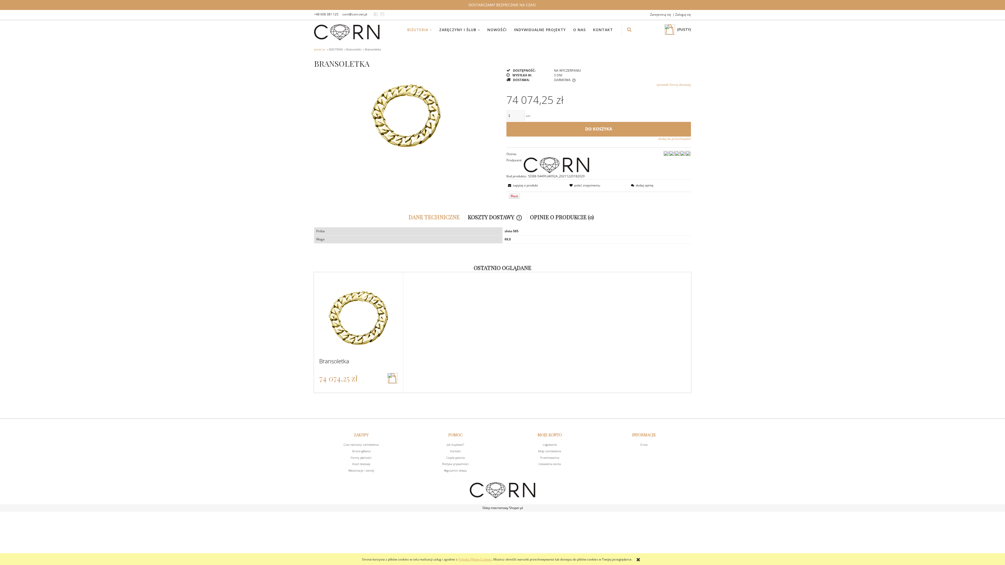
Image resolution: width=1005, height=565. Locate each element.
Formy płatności (361, 458)
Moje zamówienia (549, 451)
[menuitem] (422, 30)
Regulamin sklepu (455, 470)
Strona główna (361, 451)
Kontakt (455, 451)
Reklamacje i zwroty (361, 470)
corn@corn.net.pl (354, 14)
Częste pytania (455, 458)
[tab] (435, 217)
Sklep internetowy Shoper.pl (502, 508)
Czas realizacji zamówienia (361, 445)
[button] (522, 185)
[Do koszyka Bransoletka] (392, 378)
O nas (643, 445)
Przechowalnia (549, 458)
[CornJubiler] (376, 14)
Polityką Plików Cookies (475, 559)
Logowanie (550, 445)
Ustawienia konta (549, 464)
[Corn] (556, 164)
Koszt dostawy (361, 464)
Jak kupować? (455, 445)
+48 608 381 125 (326, 14)
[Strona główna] (346, 32)
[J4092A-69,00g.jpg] (406, 114)
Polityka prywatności (455, 464)
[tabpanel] (502, 235)
